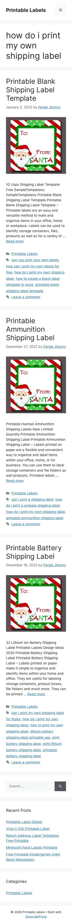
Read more (15, 241)
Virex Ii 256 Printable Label (27, 829)
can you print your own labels (35, 260)
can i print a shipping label (32, 499)
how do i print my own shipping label (35, 512)
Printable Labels (26, 10)
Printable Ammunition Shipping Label (30, 329)
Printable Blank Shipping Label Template (30, 89)
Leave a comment (25, 297)
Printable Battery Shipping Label (34, 551)
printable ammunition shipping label (34, 518)
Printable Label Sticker (24, 822)
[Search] (60, 786)
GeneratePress (36, 916)
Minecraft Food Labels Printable (31, 847)
